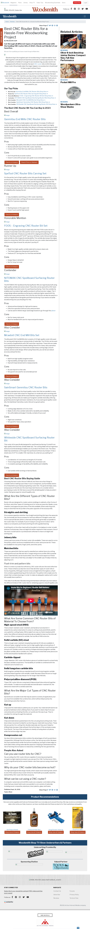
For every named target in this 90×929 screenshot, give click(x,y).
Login (85, 2)
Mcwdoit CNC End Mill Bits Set (26, 100)
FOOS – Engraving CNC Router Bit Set (25, 225)
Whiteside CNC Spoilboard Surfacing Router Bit (32, 104)
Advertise (56, 894)
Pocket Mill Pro (68, 82)
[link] (13, 9)
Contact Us (57, 891)
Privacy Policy (74, 894)
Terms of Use (74, 898)
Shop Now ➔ (44, 91)
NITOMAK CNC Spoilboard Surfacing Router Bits (31, 98)
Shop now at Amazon (12, 832)
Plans (20, 2)
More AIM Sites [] (45, 915)
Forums (72, 891)
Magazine (13, 2)
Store (63, 2)
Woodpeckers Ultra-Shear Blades (70, 105)
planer (53, 310)
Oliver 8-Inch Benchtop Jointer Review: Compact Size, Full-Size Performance (73, 56)
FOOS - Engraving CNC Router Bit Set (32, 96)
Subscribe (77, 2)
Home (7, 21)
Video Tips (40, 2)
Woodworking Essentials (52, 2)
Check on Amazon (12, 162)
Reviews (12, 21)
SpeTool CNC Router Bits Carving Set (26, 94)
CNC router (38, 64)
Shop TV (32, 2)
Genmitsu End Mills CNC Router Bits (28, 91)
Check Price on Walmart (29, 162)
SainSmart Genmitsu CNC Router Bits (29, 102)
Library (25, 2)
